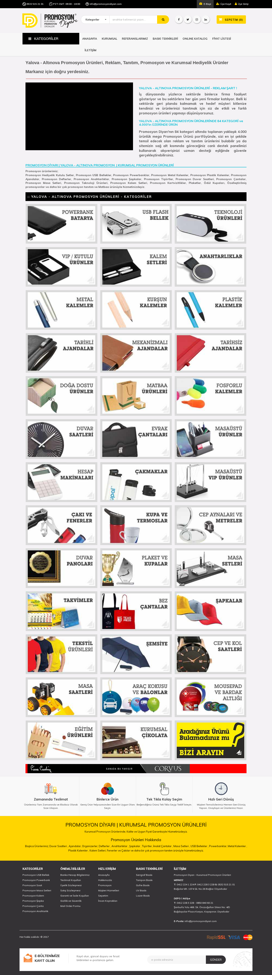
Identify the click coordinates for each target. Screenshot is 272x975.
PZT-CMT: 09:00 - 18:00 (66, 3)
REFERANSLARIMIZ (135, 38)
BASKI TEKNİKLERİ (165, 38)
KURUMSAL (109, 38)
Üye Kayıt (225, 3)
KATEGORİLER (33, 869)
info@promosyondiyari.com (106, 3)
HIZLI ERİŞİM (107, 869)
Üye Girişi (243, 3)
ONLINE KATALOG (195, 38)
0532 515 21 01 (35, 3)
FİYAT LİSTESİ (221, 38)
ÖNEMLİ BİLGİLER (72, 869)
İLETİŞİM (90, 50)
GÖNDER (216, 959)
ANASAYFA (89, 38)
